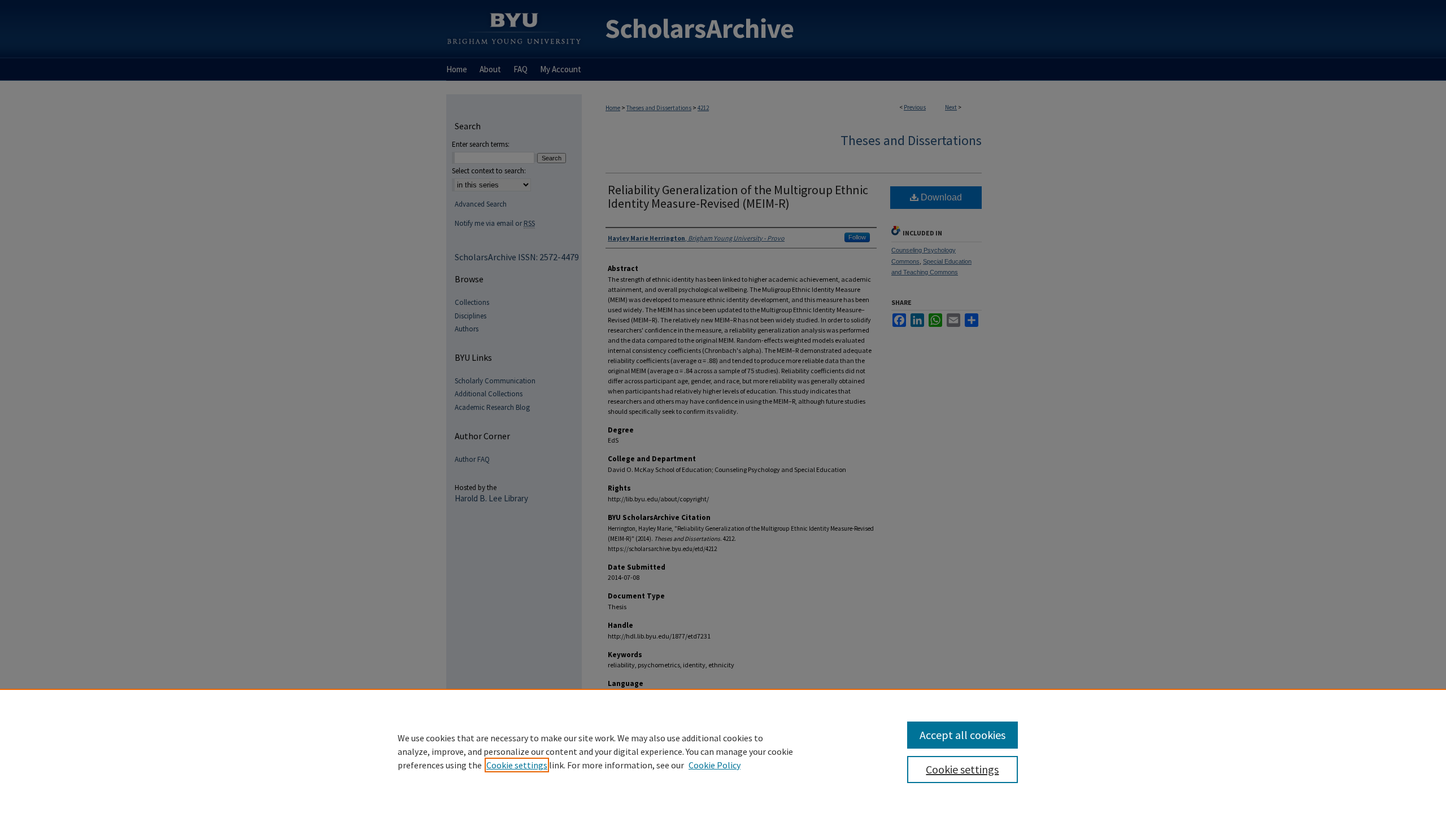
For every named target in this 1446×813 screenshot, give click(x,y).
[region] (723, 751)
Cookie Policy (715, 765)
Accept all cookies (962, 735)
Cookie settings (516, 765)
